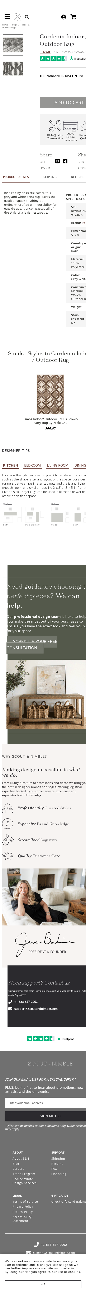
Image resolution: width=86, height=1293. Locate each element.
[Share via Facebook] (65, 161)
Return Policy (23, 1212)
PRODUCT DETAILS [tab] (16, 177)
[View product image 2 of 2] (12, 68)
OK (43, 1284)
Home (5, 24)
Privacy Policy (23, 1206)
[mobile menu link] (7, 18)
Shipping (58, 1158)
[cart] (73, 17)
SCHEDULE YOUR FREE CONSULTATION (31, 645)
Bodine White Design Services (25, 1181)
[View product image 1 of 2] (12, 45)
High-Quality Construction (55, 137)
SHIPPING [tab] (50, 177)
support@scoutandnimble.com (36, 1009)
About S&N (21, 1158)
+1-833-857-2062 (26, 1002)
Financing (58, 1174)
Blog (16, 1164)
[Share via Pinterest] (57, 161)
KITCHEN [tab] (10, 465)
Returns (57, 1164)
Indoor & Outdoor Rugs (15, 26)
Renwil (45, 52)
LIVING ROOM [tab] (57, 465)
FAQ (54, 1169)
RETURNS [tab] (77, 177)
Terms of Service (25, 1201)
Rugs (14, 24)
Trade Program (24, 1174)
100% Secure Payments (70, 137)
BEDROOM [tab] (32, 465)
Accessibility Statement (22, 1219)
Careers (18, 1169)
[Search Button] (27, 17)
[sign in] (63, 17)
